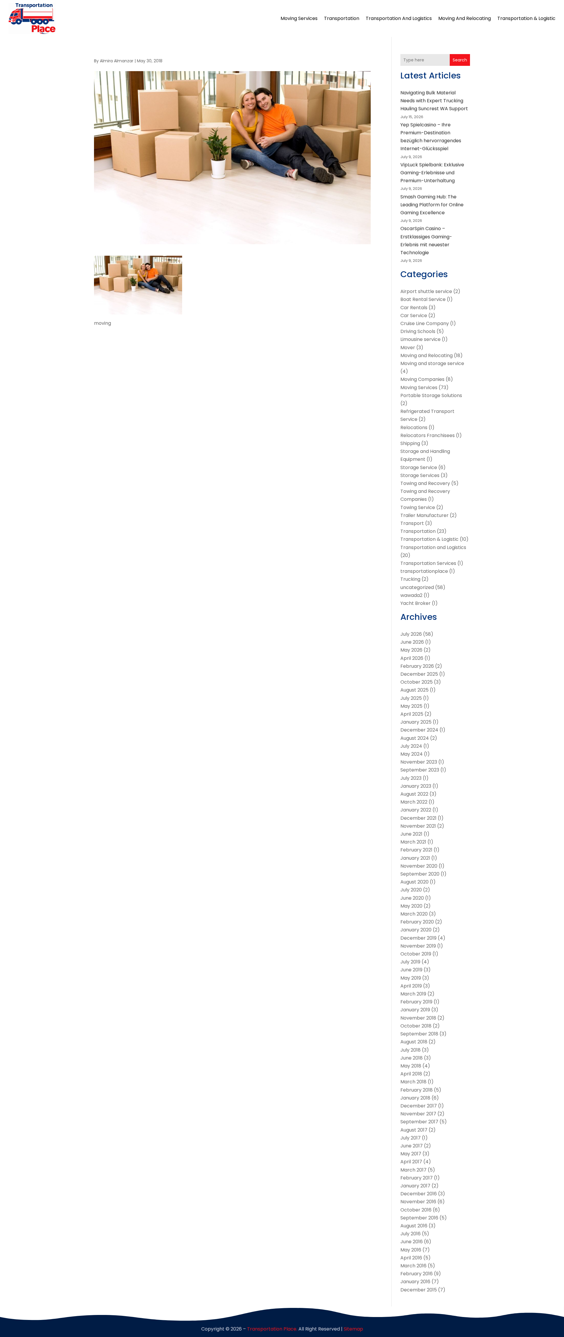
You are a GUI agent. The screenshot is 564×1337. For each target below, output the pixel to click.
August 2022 (414, 794)
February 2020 (417, 921)
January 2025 (416, 722)
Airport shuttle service (426, 291)
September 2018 (419, 1033)
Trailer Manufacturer (424, 515)
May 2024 (411, 754)
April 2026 (411, 658)
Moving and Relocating (464, 18)
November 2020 (418, 866)
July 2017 (410, 1137)
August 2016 (413, 1225)
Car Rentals (413, 307)
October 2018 (416, 1026)
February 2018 (416, 1090)
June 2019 (411, 969)
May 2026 (411, 650)
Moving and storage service (432, 363)
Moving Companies (422, 379)
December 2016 (418, 1193)
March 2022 (413, 802)
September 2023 (419, 770)
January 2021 (415, 858)
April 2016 (411, 1257)
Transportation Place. (272, 1329)
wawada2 (411, 595)
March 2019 (413, 993)
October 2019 (415, 954)
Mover (407, 347)
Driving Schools (417, 331)
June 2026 (412, 642)
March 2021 (413, 842)
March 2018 (413, 1081)
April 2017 (411, 1161)
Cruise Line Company (424, 323)
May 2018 (410, 1065)
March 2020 (414, 914)
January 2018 (415, 1098)
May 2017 (410, 1153)
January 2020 (416, 929)
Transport (412, 523)
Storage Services (419, 475)
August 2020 (414, 881)
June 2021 (411, 834)
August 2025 (414, 690)
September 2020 (419, 874)
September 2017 (419, 1121)
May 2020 (411, 906)
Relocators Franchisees (427, 435)
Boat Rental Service (423, 299)
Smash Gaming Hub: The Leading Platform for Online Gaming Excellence (432, 204)
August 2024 (414, 738)
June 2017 (411, 1145)
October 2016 (416, 1210)
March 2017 (413, 1170)
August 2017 (413, 1130)
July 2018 (410, 1050)
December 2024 (419, 730)
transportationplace (424, 571)
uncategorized (417, 587)
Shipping (410, 443)
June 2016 (411, 1241)
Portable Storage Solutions (431, 395)
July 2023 (411, 778)
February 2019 (416, 1001)
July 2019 (410, 961)
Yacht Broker (415, 603)
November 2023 (418, 762)
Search (460, 60)
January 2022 (415, 809)
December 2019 (418, 938)
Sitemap (353, 1329)
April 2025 (411, 714)
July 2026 (411, 634)
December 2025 (419, 674)
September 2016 (419, 1217)
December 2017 (418, 1105)
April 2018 (411, 1073)
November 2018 (418, 1018)
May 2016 (410, 1249)
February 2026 (417, 666)
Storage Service (418, 467)
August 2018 (413, 1041)
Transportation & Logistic (526, 18)
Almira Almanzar (116, 61)
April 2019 (411, 986)
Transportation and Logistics (399, 18)
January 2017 (415, 1185)
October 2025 (416, 682)
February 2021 (416, 849)
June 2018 (411, 1058)
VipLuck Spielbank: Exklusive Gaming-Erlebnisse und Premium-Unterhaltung (432, 172)
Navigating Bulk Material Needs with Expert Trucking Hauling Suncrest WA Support (434, 100)
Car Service (413, 315)
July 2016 (410, 1233)
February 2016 (416, 1273)
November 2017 (418, 1113)
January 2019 (415, 1009)
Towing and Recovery (425, 483)
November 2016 (418, 1201)
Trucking (410, 579)
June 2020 (412, 898)
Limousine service (420, 339)
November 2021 (418, 826)
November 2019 (418, 946)
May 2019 (410, 978)
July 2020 (411, 889)
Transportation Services (428, 563)
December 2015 (418, 1289)
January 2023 (415, 786)
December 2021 (418, 818)
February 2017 (416, 1177)
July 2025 (411, 698)
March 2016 (413, 1265)
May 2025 (411, 706)
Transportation (341, 18)
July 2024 (411, 746)
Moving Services (299, 18)
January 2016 (415, 1281)
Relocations (413, 427)
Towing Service (417, 507)
